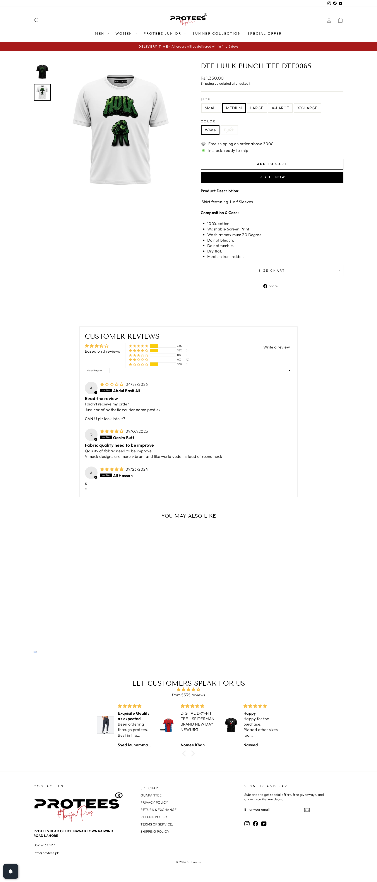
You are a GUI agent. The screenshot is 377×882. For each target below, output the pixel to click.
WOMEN (124, 33)
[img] (112, 384)
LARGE (256, 107)
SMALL (211, 107)
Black (229, 129)
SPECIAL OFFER (265, 33)
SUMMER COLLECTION (217, 33)
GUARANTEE (151, 795)
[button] (138, 346)
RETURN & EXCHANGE (159, 810)
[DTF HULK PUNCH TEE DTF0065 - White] (67, 620)
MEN (100, 33)
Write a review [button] (276, 347)
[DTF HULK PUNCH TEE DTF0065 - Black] (73, 620)
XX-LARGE (307, 107)
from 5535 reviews (188, 694)
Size (206, 99)
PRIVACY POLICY (154, 802)
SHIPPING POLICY (155, 831)
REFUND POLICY (154, 817)
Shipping (207, 83)
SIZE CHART (272, 271)
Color (208, 121)
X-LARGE (280, 107)
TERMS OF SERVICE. (157, 824)
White (210, 129)
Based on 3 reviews (102, 351)
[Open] (10, 871)
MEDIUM (234, 107)
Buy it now (272, 177)
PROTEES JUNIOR (163, 33)
